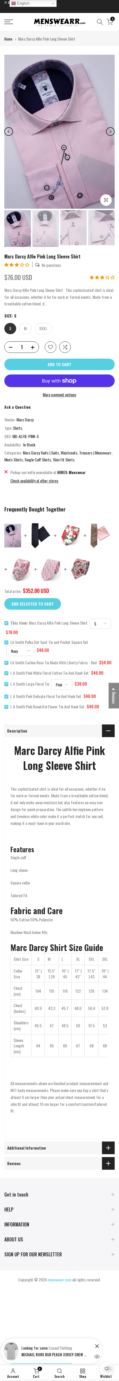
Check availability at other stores (34, 480)
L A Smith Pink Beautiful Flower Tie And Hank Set (47, 706)
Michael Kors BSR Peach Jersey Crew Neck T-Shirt (54, 1354)
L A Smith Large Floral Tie (29, 684)
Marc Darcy (25, 419)
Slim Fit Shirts (64, 459)
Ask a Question (17, 407)
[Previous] (8, 131)
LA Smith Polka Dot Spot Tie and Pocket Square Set (49, 642)
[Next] (110, 131)
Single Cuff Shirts (38, 459)
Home (8, 39)
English (22, 3)
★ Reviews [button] (114, 695)
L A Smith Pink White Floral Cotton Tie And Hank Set (49, 673)
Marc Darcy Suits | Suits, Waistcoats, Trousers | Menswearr (67, 453)
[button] (17, 264)
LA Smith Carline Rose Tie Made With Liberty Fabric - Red (53, 662)
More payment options (59, 394)
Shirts (17, 428)
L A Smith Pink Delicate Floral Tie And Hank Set (45, 696)
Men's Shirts (13, 459)
